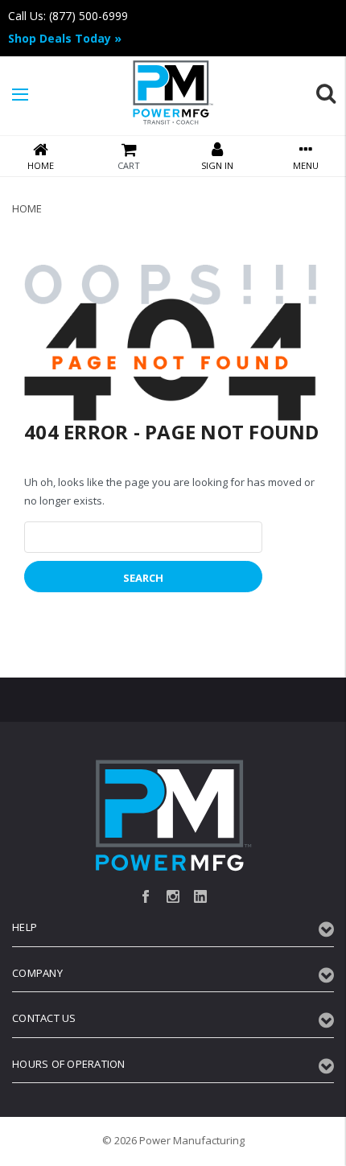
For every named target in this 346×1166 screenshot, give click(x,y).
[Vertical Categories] (20, 95)
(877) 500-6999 (88, 15)
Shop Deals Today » (65, 38)
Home (27, 208)
